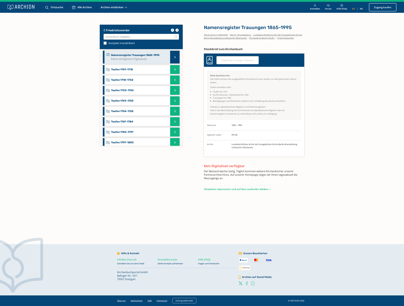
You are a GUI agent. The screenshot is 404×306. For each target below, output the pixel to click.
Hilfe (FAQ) (341, 8)
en (361, 8)
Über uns (121, 300)
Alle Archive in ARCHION (216, 34)
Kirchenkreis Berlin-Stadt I (262, 38)
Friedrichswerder (117, 30)
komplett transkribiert (122, 43)
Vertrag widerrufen (184, 300)
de (353, 8)
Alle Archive (84, 7)
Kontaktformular (168, 259)
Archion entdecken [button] (112, 7)
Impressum (162, 300)
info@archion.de (127, 259)
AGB (150, 300)
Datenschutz (137, 300)
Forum (328, 8)
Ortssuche (56, 7)
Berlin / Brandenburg (240, 34)
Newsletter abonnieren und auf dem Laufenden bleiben (236, 189)
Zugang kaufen (382, 7)
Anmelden (315, 8)
